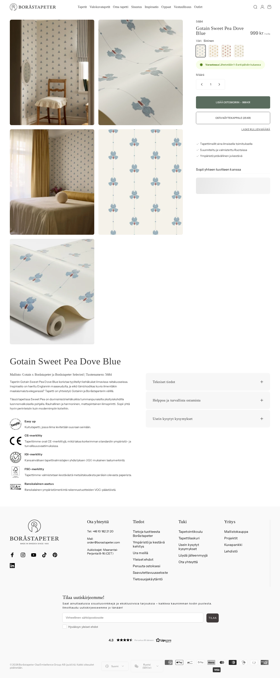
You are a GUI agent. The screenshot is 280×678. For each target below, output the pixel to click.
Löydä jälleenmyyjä (193, 555)
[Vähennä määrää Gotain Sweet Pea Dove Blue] (201, 84)
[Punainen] (226, 51)
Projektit (231, 538)
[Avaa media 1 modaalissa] (52, 72)
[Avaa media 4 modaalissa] (140, 182)
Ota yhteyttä (188, 562)
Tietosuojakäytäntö (148, 579)
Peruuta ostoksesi (146, 566)
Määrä (200, 75)
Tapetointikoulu (191, 531)
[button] (140, 640)
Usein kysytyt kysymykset (189, 547)
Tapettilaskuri (189, 538)
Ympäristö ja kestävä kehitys (149, 544)
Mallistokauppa (236, 531)
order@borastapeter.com (103, 542)
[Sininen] (200, 51)
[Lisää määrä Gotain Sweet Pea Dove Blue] (220, 84)
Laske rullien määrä (255, 129)
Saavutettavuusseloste (150, 572)
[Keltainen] (213, 51)
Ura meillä (140, 553)
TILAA (212, 617)
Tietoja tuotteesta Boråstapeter (146, 533)
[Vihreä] (239, 51)
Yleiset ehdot (143, 559)
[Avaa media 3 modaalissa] (52, 182)
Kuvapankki (233, 545)
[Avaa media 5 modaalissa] (52, 291)
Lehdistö (231, 551)
